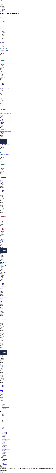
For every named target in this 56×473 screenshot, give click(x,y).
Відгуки (1, 120)
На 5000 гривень (5, 432)
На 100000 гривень (5, 434)
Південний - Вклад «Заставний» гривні (4, 342)
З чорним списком (5, 447)
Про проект (4, 458)
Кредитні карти (3, 7)
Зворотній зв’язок (5, 459)
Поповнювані (3, 404)
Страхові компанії (5, 464)
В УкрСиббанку (4, 455)
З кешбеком (4, 443)
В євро (2, 420)
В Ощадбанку (4, 454)
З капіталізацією (3, 406)
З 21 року (4, 448)
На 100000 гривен (5, 445)
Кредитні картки (3, 438)
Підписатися (2, 400)
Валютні (2, 421)
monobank (3, 427)
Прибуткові (3, 403)
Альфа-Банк (3, 428)
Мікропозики (3, 8)
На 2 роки (3, 415)
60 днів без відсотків (5, 440)
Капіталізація (2, 27)
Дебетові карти (3, 9)
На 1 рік (4, 446)
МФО (3, 463)
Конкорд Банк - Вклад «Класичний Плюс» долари (5, 88)
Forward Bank (3, 426)
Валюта (1, 17)
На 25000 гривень (5, 433)
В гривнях (3, 419)
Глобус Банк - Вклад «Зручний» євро (4, 50)
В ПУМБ (4, 442)
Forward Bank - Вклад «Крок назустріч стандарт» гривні (6, 332)
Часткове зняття (3, 26)
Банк (0, 28)
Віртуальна (4, 453)
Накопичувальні (3, 405)
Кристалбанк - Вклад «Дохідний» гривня (4, 154)
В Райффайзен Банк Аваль (6, 441)
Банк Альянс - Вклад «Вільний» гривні (4, 144)
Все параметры (2, 42)
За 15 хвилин (4, 452)
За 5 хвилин (4, 435)
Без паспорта (4, 437)
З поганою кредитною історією (6, 439)
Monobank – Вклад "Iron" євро (3, 98)
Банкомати (4, 460)
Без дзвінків (4, 436)
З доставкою (4, 451)
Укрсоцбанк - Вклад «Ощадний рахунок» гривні (5, 113)
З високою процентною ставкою (5, 407)
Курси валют (4, 461)
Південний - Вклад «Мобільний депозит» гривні (5, 131)
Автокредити (3, 10)
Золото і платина (3, 422)
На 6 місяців (3, 414)
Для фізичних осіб (4, 408)
